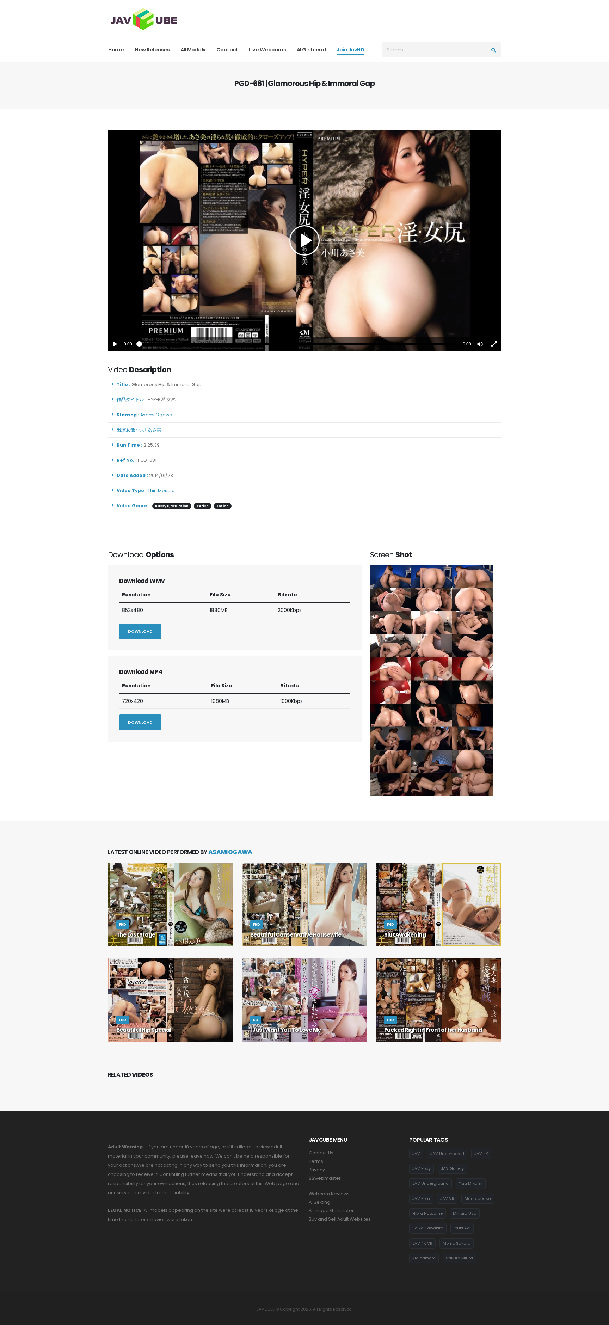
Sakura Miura (459, 1258)
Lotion (223, 506)
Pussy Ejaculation (172, 506)
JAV (416, 1154)
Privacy (317, 1170)
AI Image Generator (331, 1211)
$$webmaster (325, 1178)
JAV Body (421, 1168)
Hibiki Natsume (427, 1213)
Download (140, 631)
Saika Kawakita (427, 1228)
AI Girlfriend (311, 49)
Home (116, 49)
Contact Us (321, 1153)
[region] (304, 240)
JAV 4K (481, 1154)
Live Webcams (267, 49)
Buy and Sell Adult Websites (340, 1219)
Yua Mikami (470, 1183)
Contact (227, 49)
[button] (480, 344)
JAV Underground (430, 1183)
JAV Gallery (452, 1168)
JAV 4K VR (422, 1243)
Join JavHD (350, 49)
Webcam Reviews (329, 1194)
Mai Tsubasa (478, 1198)
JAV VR (447, 1198)
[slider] (297, 344)
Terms (316, 1161)
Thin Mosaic (161, 490)
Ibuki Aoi (462, 1228)
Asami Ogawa (157, 415)
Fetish (203, 506)
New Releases (152, 49)
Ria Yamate (424, 1258)
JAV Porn (421, 1198)
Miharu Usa (464, 1213)
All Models (192, 49)
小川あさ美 (151, 430)
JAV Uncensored (447, 1154)
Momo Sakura (456, 1243)
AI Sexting (319, 1202)
